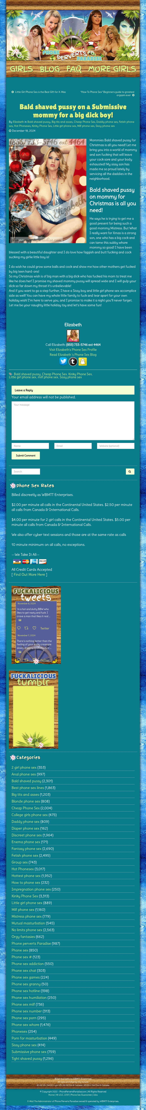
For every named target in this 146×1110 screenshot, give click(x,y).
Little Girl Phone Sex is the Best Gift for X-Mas (40, 92)
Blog (50, 68)
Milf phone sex (85, 126)
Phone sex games (26, 977)
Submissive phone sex (29, 1051)
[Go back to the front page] (73, 35)
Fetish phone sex (25, 855)
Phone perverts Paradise (31, 943)
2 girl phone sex (24, 767)
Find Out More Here (29, 574)
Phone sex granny (26, 984)
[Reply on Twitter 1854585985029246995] (20, 660)
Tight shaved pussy (27, 1058)
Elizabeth (18, 121)
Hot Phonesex (22, 126)
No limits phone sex (27, 930)
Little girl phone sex (64, 126)
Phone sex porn (24, 1018)
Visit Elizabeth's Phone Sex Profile (73, 350)
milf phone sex (48, 377)
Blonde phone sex (26, 801)
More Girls (112, 68)
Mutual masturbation (28, 923)
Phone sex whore (25, 1024)
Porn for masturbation (29, 1038)
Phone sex (20, 950)
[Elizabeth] (73, 335)
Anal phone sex (24, 774)
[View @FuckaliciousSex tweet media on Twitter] (20, 620)
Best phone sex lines (28, 787)
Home (51, 1094)
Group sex (20, 862)
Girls (21, 68)
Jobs (95, 1094)
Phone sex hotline (26, 991)
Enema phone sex (26, 842)
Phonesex (19, 1031)
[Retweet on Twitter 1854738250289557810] (28, 628)
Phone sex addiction (28, 963)
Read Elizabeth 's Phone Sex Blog (73, 355)
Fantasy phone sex (26, 848)
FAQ (74, 68)
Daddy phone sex (107, 121)
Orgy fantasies (23, 936)
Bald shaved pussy (38, 121)
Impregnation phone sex (31, 889)
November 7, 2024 (26, 635)
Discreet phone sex (27, 835)
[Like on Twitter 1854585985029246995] (36, 660)
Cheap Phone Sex (84, 121)
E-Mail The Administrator (39, 1101)
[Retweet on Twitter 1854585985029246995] (28, 660)
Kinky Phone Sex (42, 126)
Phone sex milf (23, 1004)
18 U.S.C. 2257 (62, 1094)
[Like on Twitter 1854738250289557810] (36, 628)
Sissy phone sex (105, 126)
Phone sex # (22, 957)
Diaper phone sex (25, 828)
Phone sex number (27, 1011)
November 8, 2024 (27, 603)
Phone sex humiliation (29, 997)
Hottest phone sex (26, 875)
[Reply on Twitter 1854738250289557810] (20, 628)
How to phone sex (26, 882)
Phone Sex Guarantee (81, 1094)
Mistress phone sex (27, 916)
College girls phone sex (30, 815)
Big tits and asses (62, 121)
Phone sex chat (24, 970)
